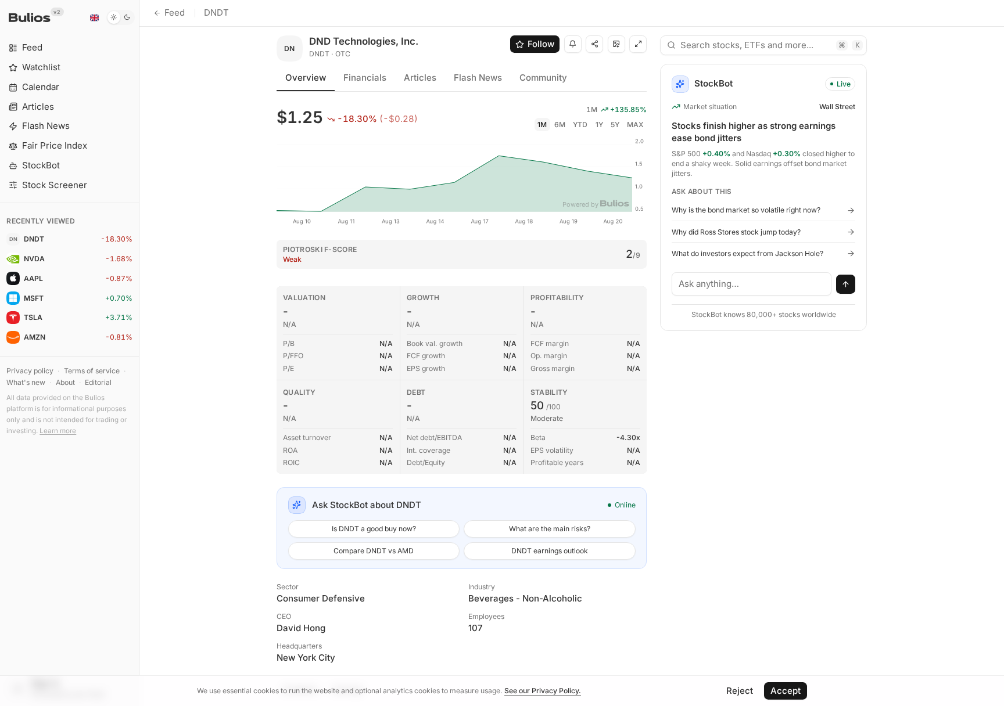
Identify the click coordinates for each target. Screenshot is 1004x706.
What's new (25, 382)
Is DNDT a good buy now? (374, 528)
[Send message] (846, 284)
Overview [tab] (305, 77)
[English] (94, 17)
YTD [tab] (580, 124)
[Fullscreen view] (638, 44)
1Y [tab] (599, 124)
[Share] (594, 44)
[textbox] (752, 284)
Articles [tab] (420, 77)
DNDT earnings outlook (549, 550)
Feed (174, 12)
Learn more (58, 431)
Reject (739, 690)
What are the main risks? (549, 528)
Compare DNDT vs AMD (374, 550)
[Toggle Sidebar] (139, 353)
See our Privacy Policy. (542, 690)
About (65, 382)
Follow (541, 43)
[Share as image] (616, 44)
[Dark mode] (120, 17)
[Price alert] (573, 44)
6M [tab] (559, 124)
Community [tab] (543, 77)
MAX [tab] (635, 124)
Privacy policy (29, 370)
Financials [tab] (364, 77)
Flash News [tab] (478, 77)
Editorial (98, 382)
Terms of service (92, 370)
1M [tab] (542, 124)
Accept (785, 690)
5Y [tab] (615, 124)
